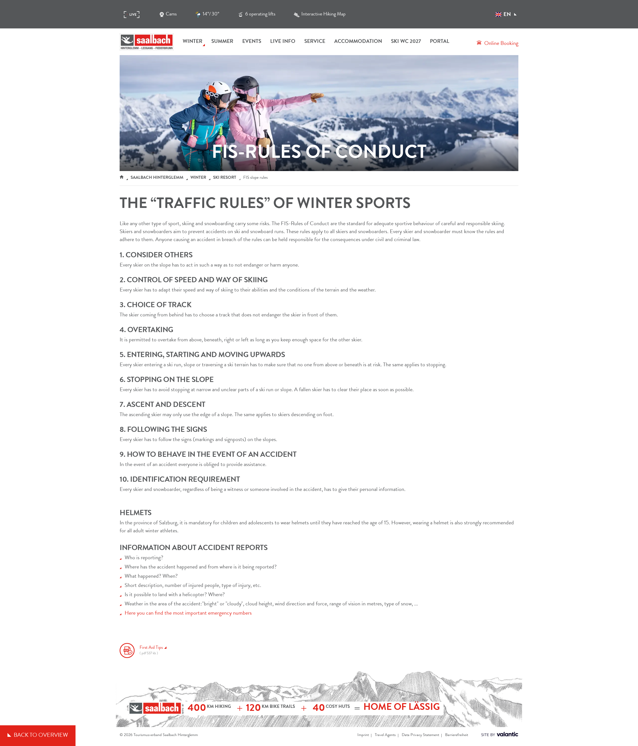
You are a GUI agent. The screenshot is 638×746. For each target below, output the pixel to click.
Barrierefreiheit (456, 735)
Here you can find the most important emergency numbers (188, 613)
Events (251, 41)
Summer (222, 41)
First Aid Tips (151, 650)
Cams (171, 14)
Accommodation (358, 41)
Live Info (282, 41)
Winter (192, 41)
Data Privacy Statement (420, 735)
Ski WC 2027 (406, 41)
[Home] (122, 178)
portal (439, 41)
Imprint (363, 735)
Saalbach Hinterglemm (157, 178)
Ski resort (224, 178)
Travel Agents (385, 735)
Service (314, 41)
